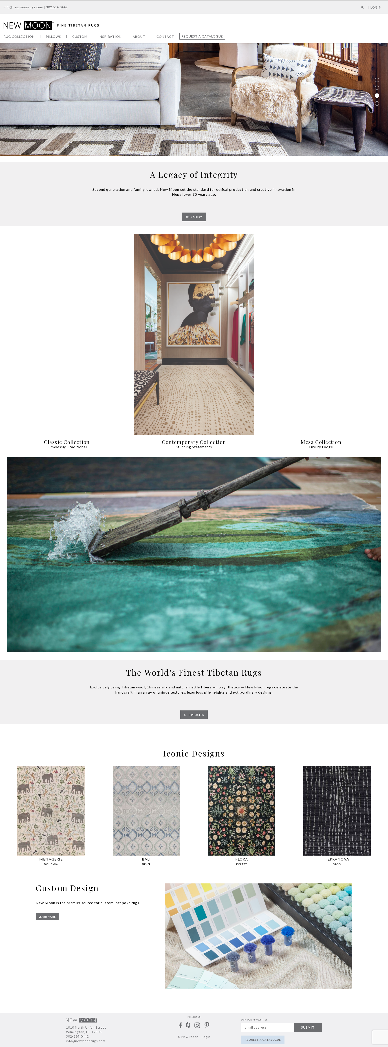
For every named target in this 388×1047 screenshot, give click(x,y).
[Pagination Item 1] (377, 80)
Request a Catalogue (202, 36)
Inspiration (110, 36)
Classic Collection (67, 442)
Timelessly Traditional (67, 447)
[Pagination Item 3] (377, 95)
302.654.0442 (57, 7)
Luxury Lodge (321, 447)
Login (206, 1037)
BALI (146, 859)
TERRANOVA (337, 859)
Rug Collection (19, 36)
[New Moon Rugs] (51, 24)
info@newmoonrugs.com (23, 7)
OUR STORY (194, 217)
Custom (79, 36)
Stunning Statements (194, 447)
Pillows (53, 36)
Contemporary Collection (194, 442)
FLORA (241, 859)
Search (361, 9)
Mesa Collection (321, 442)
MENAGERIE (51, 859)
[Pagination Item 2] (377, 88)
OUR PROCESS (194, 714)
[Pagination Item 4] (377, 103)
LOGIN (375, 7)
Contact (165, 36)
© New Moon (188, 1037)
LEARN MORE (47, 916)
